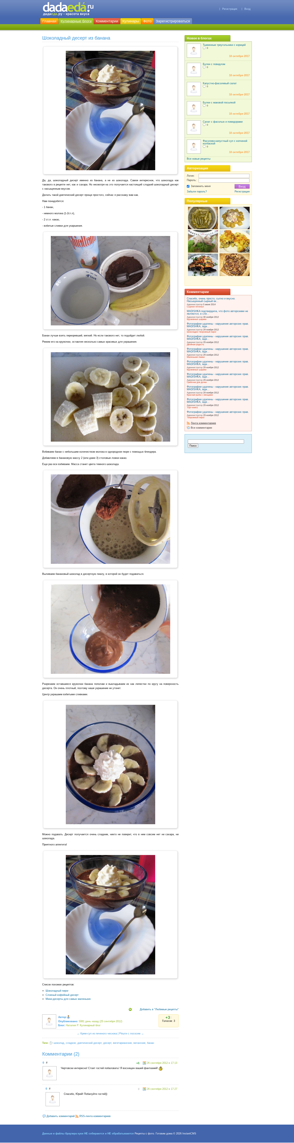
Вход (247, 8)
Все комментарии (201, 427)
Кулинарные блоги (76, 21)
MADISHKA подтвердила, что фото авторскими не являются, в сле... (217, 312)
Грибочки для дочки (197, 382)
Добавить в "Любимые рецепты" (159, 1009)
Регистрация (229, 8)
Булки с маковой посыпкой (219, 102)
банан (150, 1042)
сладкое (71, 1042)
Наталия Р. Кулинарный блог (83, 1025)
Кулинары (130, 21)
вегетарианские (122, 1042)
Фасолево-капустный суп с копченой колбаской (225, 142)
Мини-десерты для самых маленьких (68, 998)
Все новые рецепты (198, 158)
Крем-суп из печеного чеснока (98, 1033)
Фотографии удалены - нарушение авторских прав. (218, 411)
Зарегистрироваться (173, 21)
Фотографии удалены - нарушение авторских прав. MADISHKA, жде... (218, 325)
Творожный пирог (196, 417)
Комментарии (107, 21)
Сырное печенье (195, 306)
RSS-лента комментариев (95, 1116)
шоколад (59, 1042)
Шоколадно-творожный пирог (201, 332)
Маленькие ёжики (196, 357)
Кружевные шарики (196, 319)
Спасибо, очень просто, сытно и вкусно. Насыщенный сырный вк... (211, 300)
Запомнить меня (201, 186)
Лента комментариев (203, 423)
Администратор (195, 304)
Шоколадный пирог (57, 990)
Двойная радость (195, 344)
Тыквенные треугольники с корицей (224, 44)
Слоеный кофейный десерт (62, 994)
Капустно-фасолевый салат (220, 83)
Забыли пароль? (197, 191)
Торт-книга (192, 407)
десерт (107, 1042)
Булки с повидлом (214, 64)
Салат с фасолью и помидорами (223, 121)
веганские (139, 1042)
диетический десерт (89, 1042)
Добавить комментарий (61, 1116)
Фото (147, 21)
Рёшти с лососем (129, 1033)
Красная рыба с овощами (200, 395)
